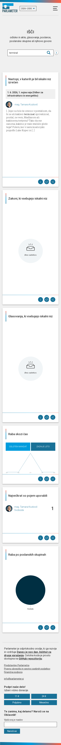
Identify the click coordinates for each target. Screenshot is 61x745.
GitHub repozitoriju (30, 658)
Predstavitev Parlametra (16, 665)
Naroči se (12, 731)
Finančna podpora (13, 672)
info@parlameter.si (14, 678)
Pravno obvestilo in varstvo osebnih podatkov (27, 668)
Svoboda (19, 510)
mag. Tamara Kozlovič (26, 104)
